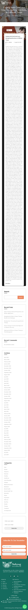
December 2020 (7, 418)
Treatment (6, 508)
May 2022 (6, 407)
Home (8, 15)
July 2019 (6, 452)
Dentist (5, 469)
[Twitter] (14, 576)
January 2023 (7, 389)
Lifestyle (6, 482)
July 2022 (6, 402)
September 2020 (7, 424)
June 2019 (6, 454)
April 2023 (6, 383)
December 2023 (7, 366)
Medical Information (8, 484)
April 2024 (6, 357)
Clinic (5, 467)
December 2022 (7, 392)
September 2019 (7, 448)
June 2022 (6, 405)
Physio (5, 495)
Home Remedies (7, 480)
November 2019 (7, 443)
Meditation (6, 486)
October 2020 (7, 422)
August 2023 (7, 374)
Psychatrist (6, 497)
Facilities (6, 476)
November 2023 (7, 368)
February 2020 (7, 439)
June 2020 (6, 430)
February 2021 (7, 413)
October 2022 (7, 396)
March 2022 (6, 409)
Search (6, 291)
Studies (5, 504)
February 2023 (7, 387)
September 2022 (7, 398)
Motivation (6, 493)
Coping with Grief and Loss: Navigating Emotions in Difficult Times (14, 38)
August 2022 (7, 400)
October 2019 (7, 446)
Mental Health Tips (8, 491)
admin (10, 42)
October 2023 (7, 370)
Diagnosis (6, 471)
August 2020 (7, 426)
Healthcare (6, 478)
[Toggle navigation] (25, 2)
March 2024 (6, 359)
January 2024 (7, 363)
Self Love (6, 499)
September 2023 (7, 372)
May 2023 (6, 381)
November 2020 (7, 420)
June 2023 (6, 379)
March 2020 (6, 437)
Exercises (6, 473)
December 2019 (7, 441)
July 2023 (6, 376)
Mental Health (7, 489)
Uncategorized (7, 510)
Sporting (6, 502)
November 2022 (7, 394)
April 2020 (6, 435)
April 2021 (6, 411)
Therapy (6, 506)
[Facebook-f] (10, 576)
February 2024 (7, 361)
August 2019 (7, 450)
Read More (8, 283)
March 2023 (6, 385)
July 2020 (6, 428)
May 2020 (6, 433)
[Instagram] (17, 576)
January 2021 (7, 415)
